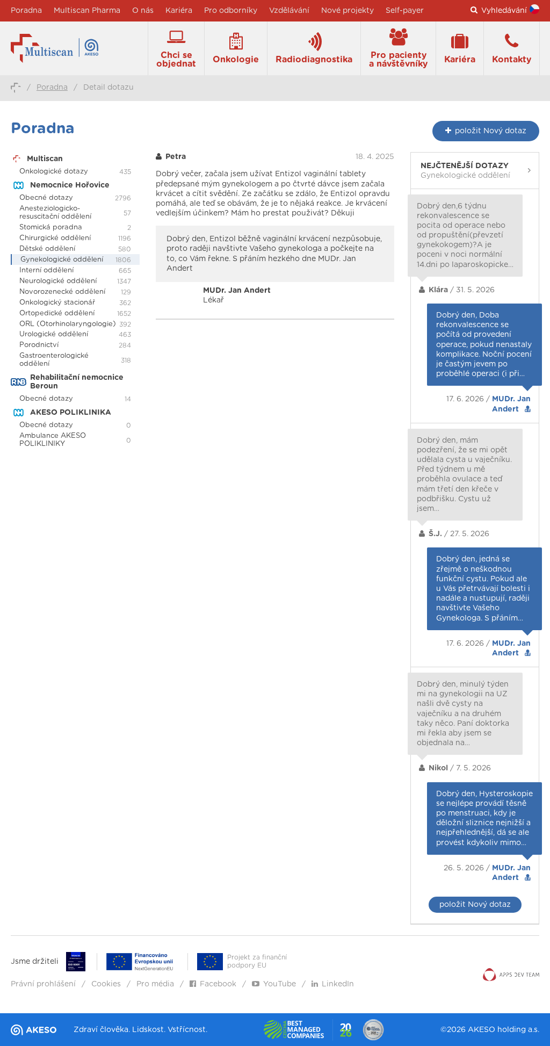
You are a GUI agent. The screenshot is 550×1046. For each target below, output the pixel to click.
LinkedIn (338, 984)
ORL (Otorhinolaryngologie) (67, 324)
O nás (143, 11)
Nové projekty (347, 11)
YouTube (279, 984)
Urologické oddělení (53, 334)
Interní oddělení (46, 270)
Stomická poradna (50, 227)
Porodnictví (39, 345)
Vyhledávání (504, 11)
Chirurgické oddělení (55, 238)
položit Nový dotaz (475, 904)
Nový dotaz (490, 131)
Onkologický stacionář (57, 302)
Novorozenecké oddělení (62, 291)
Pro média (155, 984)
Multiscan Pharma (87, 11)
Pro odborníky (230, 11)
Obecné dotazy (46, 197)
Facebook (218, 984)
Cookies (106, 984)
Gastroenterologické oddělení (54, 359)
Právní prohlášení (43, 984)
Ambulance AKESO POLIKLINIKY (52, 440)
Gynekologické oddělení (61, 259)
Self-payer (405, 11)
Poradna (26, 11)
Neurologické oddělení (58, 281)
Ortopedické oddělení (57, 313)
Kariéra (178, 11)
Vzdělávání (289, 11)
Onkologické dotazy (53, 171)
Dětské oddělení (47, 249)
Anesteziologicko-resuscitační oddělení (55, 212)
